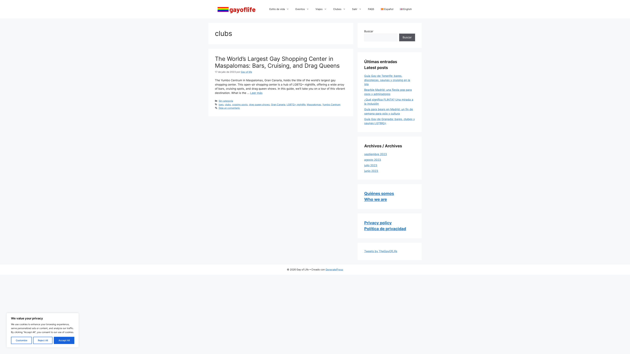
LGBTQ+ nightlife (296, 104)
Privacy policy (378, 222)
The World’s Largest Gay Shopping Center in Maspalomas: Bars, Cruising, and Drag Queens (277, 62)
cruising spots (240, 104)
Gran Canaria (278, 104)
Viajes (319, 9)
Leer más (256, 93)
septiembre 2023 (375, 154)
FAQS (371, 9)
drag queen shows (259, 104)
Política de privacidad (385, 228)
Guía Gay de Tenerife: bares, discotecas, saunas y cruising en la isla (387, 80)
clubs (228, 104)
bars (221, 104)
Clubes (337, 9)
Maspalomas (314, 104)
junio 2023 (371, 171)
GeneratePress (334, 269)
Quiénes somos (379, 193)
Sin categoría (226, 100)
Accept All (64, 340)
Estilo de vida (277, 9)
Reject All (43, 340)
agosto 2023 (372, 159)
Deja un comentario (229, 108)
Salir (354, 9)
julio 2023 (370, 165)
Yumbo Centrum (331, 104)
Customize (21, 340)
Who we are (375, 199)
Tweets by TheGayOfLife (380, 251)
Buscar (368, 31)
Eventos (300, 9)
